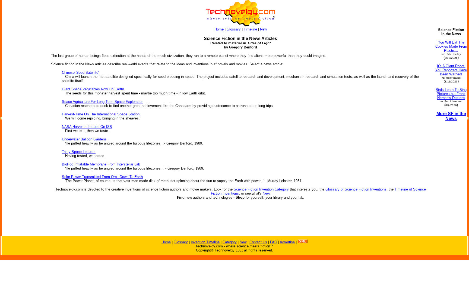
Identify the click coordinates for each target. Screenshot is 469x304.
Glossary (234, 29)
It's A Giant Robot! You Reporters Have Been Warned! (451, 70)
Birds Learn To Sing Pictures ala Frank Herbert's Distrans (451, 94)
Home (219, 29)
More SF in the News (451, 116)
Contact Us (258, 242)
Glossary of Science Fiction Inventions (355, 189)
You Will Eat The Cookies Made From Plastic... (451, 46)
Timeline (250, 29)
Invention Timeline (205, 242)
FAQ (273, 242)
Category (230, 242)
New (263, 29)
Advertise (287, 242)
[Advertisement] (24, 154)
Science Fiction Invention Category (261, 189)
